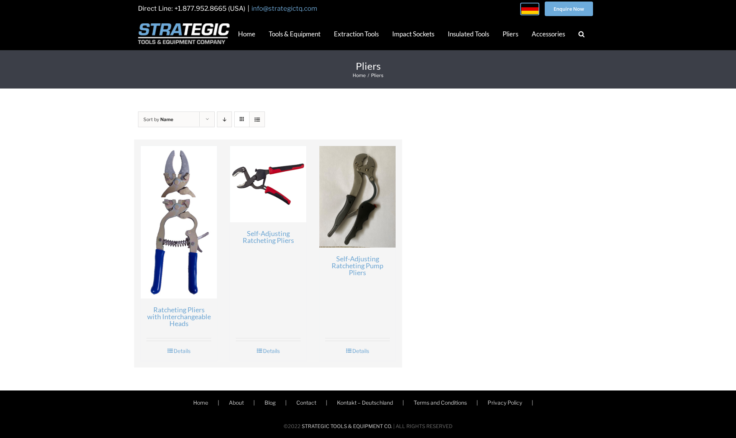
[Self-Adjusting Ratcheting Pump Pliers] (357, 197)
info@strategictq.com (284, 8)
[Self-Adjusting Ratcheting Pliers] (268, 184)
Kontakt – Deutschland (365, 402)
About (236, 402)
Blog (270, 402)
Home (200, 402)
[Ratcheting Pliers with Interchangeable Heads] (179, 222)
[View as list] (257, 119)
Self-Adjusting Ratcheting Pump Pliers (357, 265)
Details (182, 351)
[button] (581, 34)
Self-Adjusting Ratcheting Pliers (268, 236)
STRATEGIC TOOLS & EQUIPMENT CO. (347, 426)
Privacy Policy (505, 402)
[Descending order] (224, 119)
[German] (529, 9)
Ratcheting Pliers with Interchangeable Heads (179, 316)
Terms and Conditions (440, 402)
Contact (306, 402)
